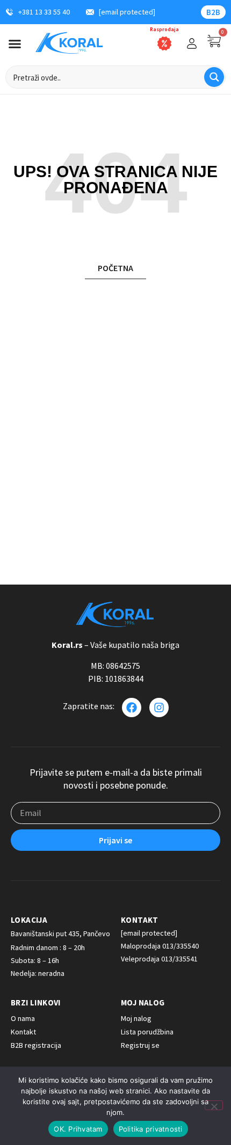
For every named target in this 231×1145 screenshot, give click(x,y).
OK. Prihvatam (78, 1129)
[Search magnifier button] (214, 77)
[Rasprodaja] (164, 43)
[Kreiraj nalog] (192, 43)
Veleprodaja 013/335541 (159, 959)
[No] (214, 1105)
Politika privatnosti (151, 1129)
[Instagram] (159, 707)
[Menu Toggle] (14, 43)
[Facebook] (131, 707)
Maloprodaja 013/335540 (160, 946)
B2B (213, 12)
